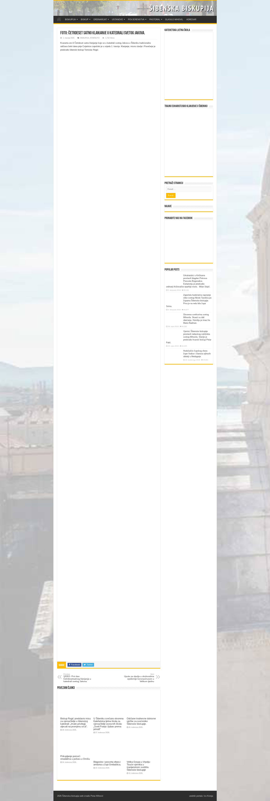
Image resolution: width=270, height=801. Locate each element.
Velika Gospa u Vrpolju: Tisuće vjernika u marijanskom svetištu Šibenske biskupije (138, 765)
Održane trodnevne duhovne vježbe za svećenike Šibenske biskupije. (141, 721)
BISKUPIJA (70, 19)
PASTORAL (154, 19)
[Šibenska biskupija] (135, 8)
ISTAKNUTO (95, 38)
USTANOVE (117, 19)
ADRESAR (191, 19)
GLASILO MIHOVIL (174, 19)
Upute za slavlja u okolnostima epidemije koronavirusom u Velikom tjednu (139, 678)
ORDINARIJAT (100, 19)
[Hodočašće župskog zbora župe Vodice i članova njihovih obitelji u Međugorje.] (174, 355)
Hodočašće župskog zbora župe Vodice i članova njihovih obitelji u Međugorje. (197, 354)
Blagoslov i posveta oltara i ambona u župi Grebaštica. (107, 763)
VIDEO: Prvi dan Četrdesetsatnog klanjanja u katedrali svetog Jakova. (77, 678)
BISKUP (84, 19)
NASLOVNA (59, 19)
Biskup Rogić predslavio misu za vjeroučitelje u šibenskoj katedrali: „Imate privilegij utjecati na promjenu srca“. (75, 722)
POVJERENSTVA (136, 19)
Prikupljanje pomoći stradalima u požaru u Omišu (75, 757)
